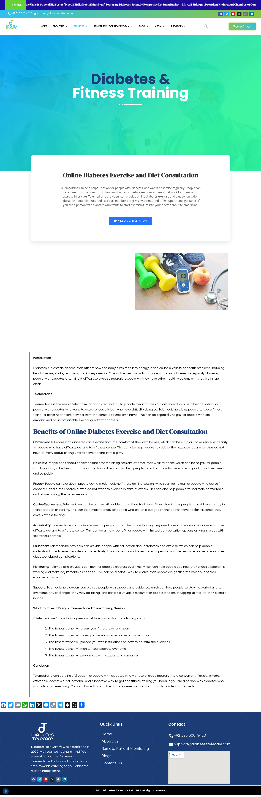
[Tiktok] (245, 14)
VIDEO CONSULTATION (132, 221)
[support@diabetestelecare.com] (55, 13)
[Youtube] (233, 14)
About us (58, 26)
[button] (206, 27)
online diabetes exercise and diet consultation (136, 686)
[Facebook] (220, 14)
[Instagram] (239, 14)
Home (44, 26)
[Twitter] (226, 14)
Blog (142, 26)
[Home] (131, 734)
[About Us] (131, 741)
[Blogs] (131, 756)
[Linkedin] (251, 14)
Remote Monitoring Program (112, 26)
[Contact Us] (131, 763)
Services (79, 26)
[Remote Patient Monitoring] (131, 749)
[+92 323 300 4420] (20, 13)
